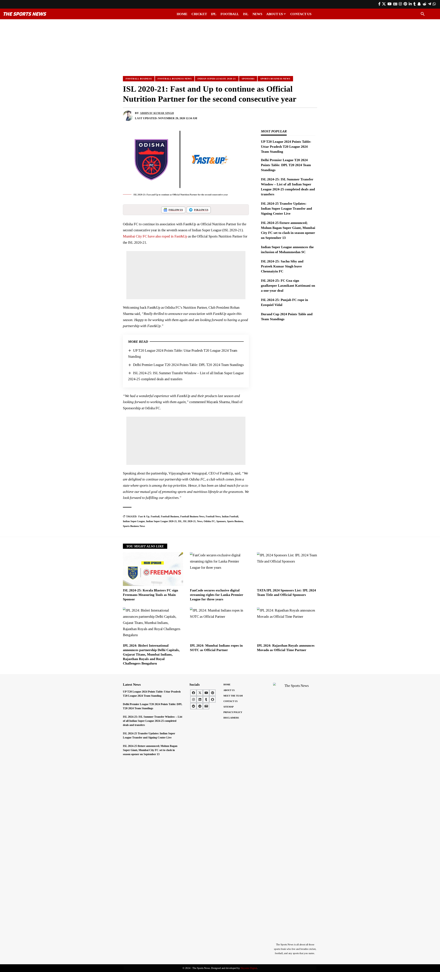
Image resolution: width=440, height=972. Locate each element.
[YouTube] (389, 4)
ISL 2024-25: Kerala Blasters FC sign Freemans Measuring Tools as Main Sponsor (150, 594)
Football (155, 516)
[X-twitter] (200, 693)
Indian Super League (134, 521)
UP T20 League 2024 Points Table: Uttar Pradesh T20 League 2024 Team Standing (286, 146)
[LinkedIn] (410, 4)
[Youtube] (206, 693)
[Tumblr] (414, 4)
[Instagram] (400, 4)
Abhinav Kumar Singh (157, 113)
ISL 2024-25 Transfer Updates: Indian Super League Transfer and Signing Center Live (286, 208)
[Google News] (395, 4)
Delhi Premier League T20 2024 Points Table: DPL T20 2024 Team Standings (188, 365)
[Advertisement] (220, 46)
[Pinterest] (405, 4)
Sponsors (248, 78)
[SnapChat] (419, 4)
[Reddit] (424, 4)
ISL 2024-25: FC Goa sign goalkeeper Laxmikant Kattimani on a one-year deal (288, 285)
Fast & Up (143, 516)
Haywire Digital (249, 968)
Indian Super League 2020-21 (216, 78)
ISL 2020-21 (189, 521)
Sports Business (235, 521)
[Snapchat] (212, 699)
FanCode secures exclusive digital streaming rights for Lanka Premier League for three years (216, 594)
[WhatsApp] (434, 4)
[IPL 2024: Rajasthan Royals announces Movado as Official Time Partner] (287, 624)
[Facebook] (379, 4)
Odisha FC (209, 521)
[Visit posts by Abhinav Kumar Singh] (128, 116)
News (199, 521)
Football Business (139, 78)
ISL (180, 521)
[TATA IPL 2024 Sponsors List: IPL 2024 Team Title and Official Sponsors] (287, 569)
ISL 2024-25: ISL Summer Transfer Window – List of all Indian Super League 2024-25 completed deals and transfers (152, 720)
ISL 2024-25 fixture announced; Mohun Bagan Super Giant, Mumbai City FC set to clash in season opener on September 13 (150, 750)
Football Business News (175, 78)
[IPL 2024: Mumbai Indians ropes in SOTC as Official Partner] (220, 624)
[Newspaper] (206, 706)
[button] (423, 14)
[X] (384, 4)
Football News (213, 516)
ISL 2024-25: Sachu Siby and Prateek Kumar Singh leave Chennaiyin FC (282, 266)
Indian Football (230, 516)
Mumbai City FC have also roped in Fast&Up (155, 236)
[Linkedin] (200, 699)
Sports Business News (275, 78)
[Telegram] (429, 4)
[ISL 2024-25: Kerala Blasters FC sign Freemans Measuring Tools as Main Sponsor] (153, 569)
